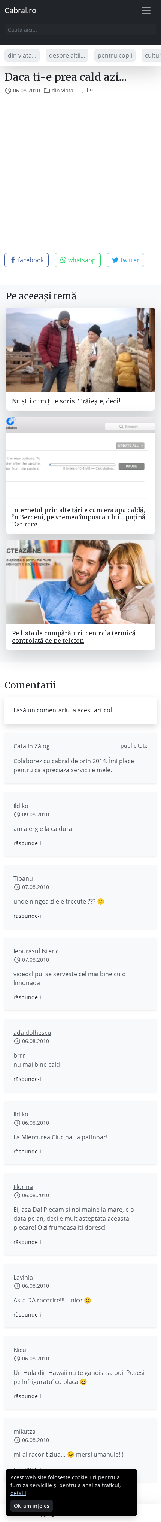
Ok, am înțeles (31, 1505)
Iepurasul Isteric (36, 951)
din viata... (22, 55)
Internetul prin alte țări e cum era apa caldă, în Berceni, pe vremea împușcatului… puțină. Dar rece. (79, 517)
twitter (129, 260)
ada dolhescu (32, 1033)
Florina (23, 1187)
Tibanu (23, 878)
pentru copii (115, 55)
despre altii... (67, 55)
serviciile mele (90, 770)
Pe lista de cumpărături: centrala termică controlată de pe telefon (74, 636)
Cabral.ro (20, 10)
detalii (18, 1493)
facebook (30, 260)
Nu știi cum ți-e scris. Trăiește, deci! (66, 401)
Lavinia (23, 1277)
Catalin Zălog (31, 746)
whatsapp (81, 260)
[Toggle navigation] (146, 10)
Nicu (19, 1350)
